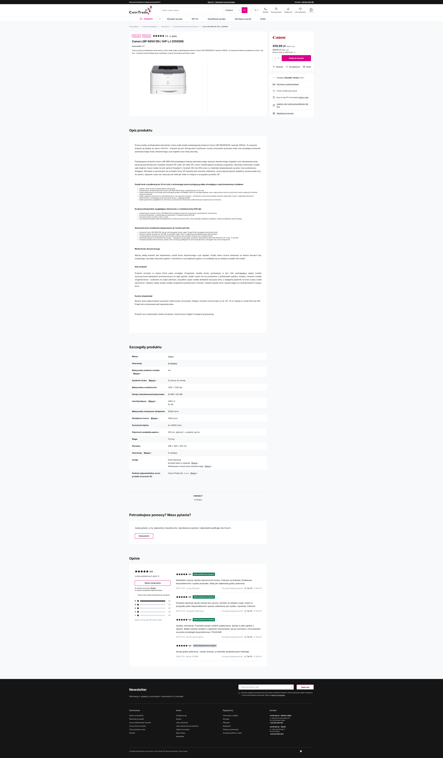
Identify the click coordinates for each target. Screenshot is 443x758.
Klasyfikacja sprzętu (217, 19)
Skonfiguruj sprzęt (243, 19)
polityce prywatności (278, 695)
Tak (249, 588)
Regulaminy (228, 710)
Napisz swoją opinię (153, 583)
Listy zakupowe (182, 723)
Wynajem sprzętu (174, 19)
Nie (258, 588)
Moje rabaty (180, 733)
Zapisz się (305, 687)
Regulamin (227, 726)
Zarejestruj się (181, 715)
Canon (171, 356)
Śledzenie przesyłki (136, 719)
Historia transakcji (182, 729)
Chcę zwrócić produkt (137, 726)
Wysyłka (226, 719)
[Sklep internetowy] (307, 751)
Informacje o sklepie (230, 715)
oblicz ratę (303, 97)
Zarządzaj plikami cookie (232, 733)
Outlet (262, 19)
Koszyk (178, 719)
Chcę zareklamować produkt (140, 723)
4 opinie (173, 36)
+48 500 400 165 (307, 2)
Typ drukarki (165, 26)
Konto (178, 710)
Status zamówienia (136, 715)
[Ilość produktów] (276, 58)
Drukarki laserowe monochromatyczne (186, 26)
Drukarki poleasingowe (149, 26)
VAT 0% (195, 19)
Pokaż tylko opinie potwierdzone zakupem (154, 595)
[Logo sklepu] (141, 10)
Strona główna (134, 26)
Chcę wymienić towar (137, 729)
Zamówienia (134, 710)
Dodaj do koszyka (296, 58)
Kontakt (132, 733)
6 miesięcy (172, 363)
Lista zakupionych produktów (187, 726)
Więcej (136, 373)
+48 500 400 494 (276, 734)
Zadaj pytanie (144, 536)
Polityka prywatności (231, 729)
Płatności (226, 723)
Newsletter (138, 690)
